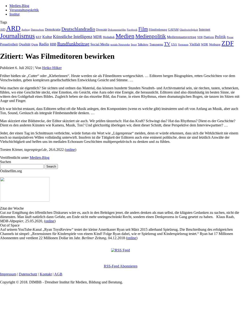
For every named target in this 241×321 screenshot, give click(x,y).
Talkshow (143, 44)
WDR (204, 44)
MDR (97, 37)
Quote (34, 44)
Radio (44, 44)
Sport (134, 44)
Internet (204, 29)
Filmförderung (158, 29)
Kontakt (46, 274)
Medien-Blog (19, 6)
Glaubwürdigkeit (189, 29)
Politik (220, 37)
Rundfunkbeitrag (73, 43)
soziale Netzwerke (120, 44)
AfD (2, 29)
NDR (200, 37)
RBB (53, 44)
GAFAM (173, 29)
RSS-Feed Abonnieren (120, 266)
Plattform (209, 37)
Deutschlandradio (78, 28)
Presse (230, 37)
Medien (125, 36)
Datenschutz (37, 29)
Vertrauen (183, 44)
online (70, 150)
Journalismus (17, 35)
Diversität (101, 29)
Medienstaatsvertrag (181, 37)
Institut (14, 14)
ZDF (227, 43)
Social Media (99, 44)
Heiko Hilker (52, 68)
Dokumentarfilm (117, 29)
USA (174, 44)
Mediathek (109, 37)
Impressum (8, 274)
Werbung (215, 44)
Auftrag (25, 29)
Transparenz (156, 44)
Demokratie (52, 29)
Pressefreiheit (9, 44)
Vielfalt (194, 44)
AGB (58, 274)
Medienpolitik (150, 36)
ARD (13, 28)
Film (143, 29)
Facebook (132, 29)
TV (167, 43)
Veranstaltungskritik (24, 10)
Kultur (47, 37)
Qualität (24, 44)
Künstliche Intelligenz (72, 36)
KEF (38, 37)
